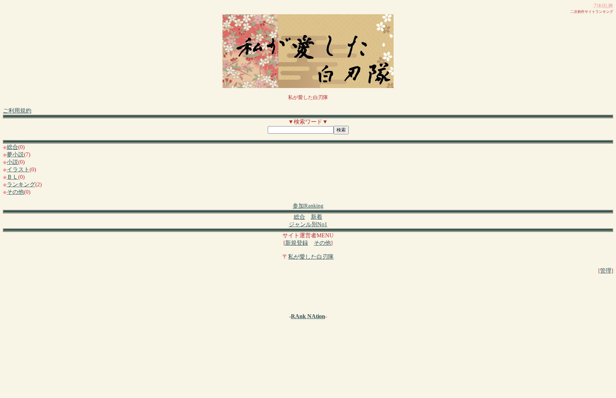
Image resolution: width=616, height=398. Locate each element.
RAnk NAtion (308, 316)
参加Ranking (308, 206)
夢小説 (15, 154)
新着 (316, 217)
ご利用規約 (17, 111)
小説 (12, 162)
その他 (15, 192)
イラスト (18, 169)
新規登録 (296, 243)
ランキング (21, 184)
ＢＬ (12, 177)
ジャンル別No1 (308, 224)
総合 (12, 147)
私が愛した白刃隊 (311, 257)
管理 (605, 271)
